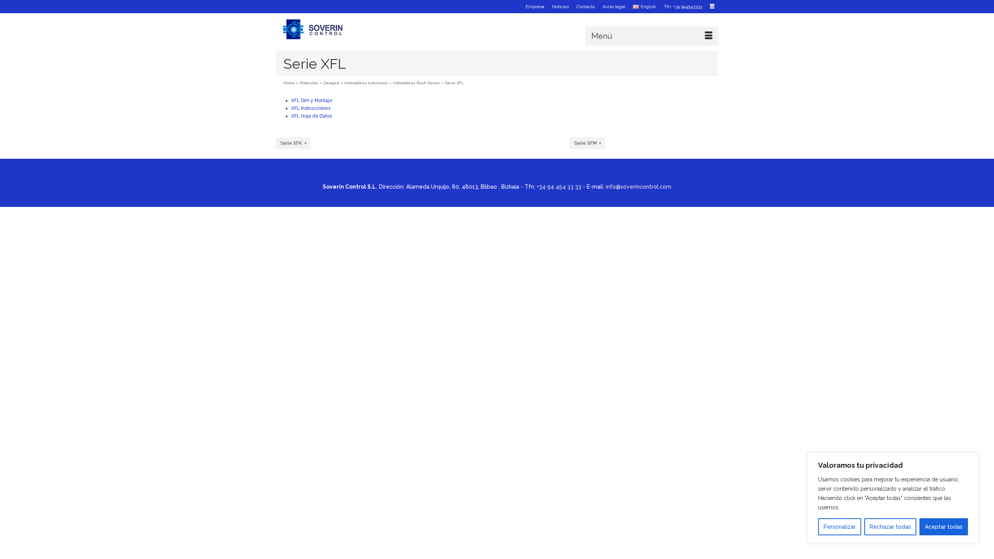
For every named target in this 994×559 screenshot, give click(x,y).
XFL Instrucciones (310, 108)
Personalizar (840, 527)
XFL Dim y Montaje (311, 100)
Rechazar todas (890, 527)
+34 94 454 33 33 (559, 187)
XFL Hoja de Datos (311, 116)
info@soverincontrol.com (638, 187)
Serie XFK (291, 143)
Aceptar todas (944, 527)
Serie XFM (585, 143)
